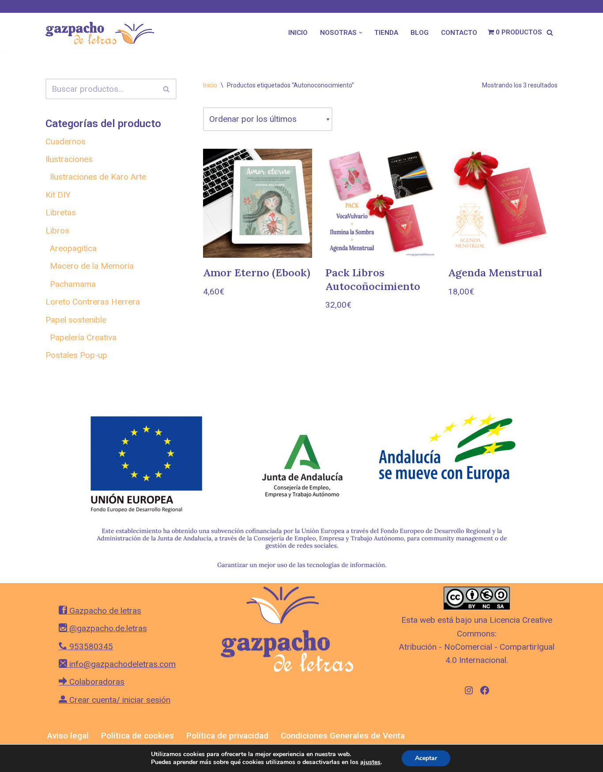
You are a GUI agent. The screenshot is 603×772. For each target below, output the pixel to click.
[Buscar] (549, 32)
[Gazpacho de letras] (102, 32)
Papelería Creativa (83, 337)
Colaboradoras (95, 682)
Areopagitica (73, 248)
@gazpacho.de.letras (107, 628)
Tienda (386, 33)
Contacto (459, 33)
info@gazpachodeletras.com (121, 664)
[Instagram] (469, 690)
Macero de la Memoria (92, 266)
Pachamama (73, 284)
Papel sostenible (75, 320)
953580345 (90, 646)
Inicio (298, 33)
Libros (57, 231)
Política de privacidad (227, 736)
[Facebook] (484, 690)
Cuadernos (65, 141)
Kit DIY (58, 195)
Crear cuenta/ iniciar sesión (118, 700)
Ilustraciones (69, 159)
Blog (420, 33)
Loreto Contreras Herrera (92, 302)
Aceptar (426, 758)
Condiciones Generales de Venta (343, 736)
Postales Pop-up (76, 355)
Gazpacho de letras (104, 611)
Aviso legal (68, 736)
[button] (360, 32)
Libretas (60, 212)
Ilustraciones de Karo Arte (98, 177)
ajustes (370, 762)
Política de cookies (137, 736)
